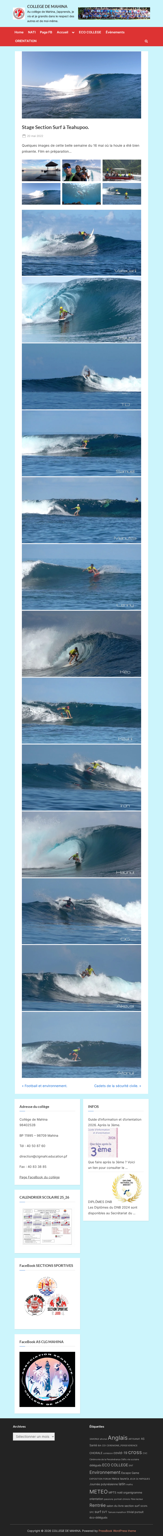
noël (119, 1492)
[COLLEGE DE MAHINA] (114, 13)
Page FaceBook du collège (39, 1177)
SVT (104, 1512)
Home (19, 32)
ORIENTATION (26, 41)
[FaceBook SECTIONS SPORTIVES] (47, 1298)
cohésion (108, 1453)
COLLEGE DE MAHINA (47, 6)
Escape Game (130, 1472)
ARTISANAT (134, 1439)
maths (129, 1484)
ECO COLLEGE (90, 32)
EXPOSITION (95, 1479)
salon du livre (115, 1505)
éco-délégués (98, 1517)
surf (98, 1512)
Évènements (115, 32)
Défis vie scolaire (130, 1459)
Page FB (46, 32)
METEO (98, 1491)
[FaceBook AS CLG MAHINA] (47, 1406)
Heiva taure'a (120, 1478)
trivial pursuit (135, 1512)
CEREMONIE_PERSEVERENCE (122, 1445)
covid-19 (120, 1453)
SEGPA (143, 1506)
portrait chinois (122, 1499)
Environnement (104, 1472)
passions (108, 1499)
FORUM (107, 1479)
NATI (32, 32)
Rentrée (97, 1505)
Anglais (118, 1437)
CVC (145, 1453)
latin (122, 1484)
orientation (96, 1498)
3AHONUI (94, 1439)
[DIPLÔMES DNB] (127, 1202)
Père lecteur (137, 1499)
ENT (131, 1465)
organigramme (132, 1492)
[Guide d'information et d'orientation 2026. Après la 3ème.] (103, 1156)
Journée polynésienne (103, 1484)
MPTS (112, 1492)
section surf (132, 1505)
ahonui (103, 1439)
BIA (99, 1445)
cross (135, 1452)
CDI (104, 1445)
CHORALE (95, 1453)
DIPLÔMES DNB (100, 1202)
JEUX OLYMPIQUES (140, 1479)
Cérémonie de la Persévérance (104, 1459)
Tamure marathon (117, 1512)
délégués (95, 1465)
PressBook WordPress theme (117, 1530)
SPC (91, 1512)
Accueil (62, 32)
